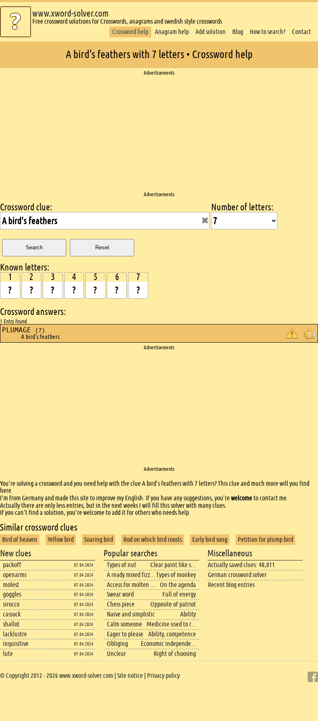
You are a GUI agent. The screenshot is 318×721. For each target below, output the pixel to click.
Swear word (120, 594)
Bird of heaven (19, 539)
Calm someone (124, 624)
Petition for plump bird (265, 539)
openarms (14, 574)
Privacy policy (163, 675)
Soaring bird (98, 539)
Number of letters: (242, 207)
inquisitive (16, 643)
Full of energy (179, 594)
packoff (12, 564)
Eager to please (125, 634)
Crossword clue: (26, 207)
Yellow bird (61, 539)
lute (8, 653)
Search (34, 247)
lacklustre (15, 634)
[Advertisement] (159, 134)
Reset (102, 247)
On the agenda (178, 584)
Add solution (210, 31)
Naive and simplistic (131, 614)
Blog (237, 31)
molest (11, 584)
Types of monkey (176, 574)
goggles (12, 594)
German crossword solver (237, 574)
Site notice (130, 675)
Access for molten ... (131, 584)
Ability (188, 614)
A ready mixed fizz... (131, 574)
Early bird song (209, 539)
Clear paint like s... (173, 564)
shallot (11, 624)
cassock (12, 614)
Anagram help (172, 31)
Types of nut (121, 564)
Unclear (116, 653)
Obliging (117, 643)
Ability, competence (172, 634)
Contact (301, 31)
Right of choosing (175, 653)
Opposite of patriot (173, 604)
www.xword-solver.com (70, 13)
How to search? (267, 31)
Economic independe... (168, 643)
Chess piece (121, 604)
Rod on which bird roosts (152, 539)
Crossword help (130, 31)
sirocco (11, 604)
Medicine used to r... (171, 624)
